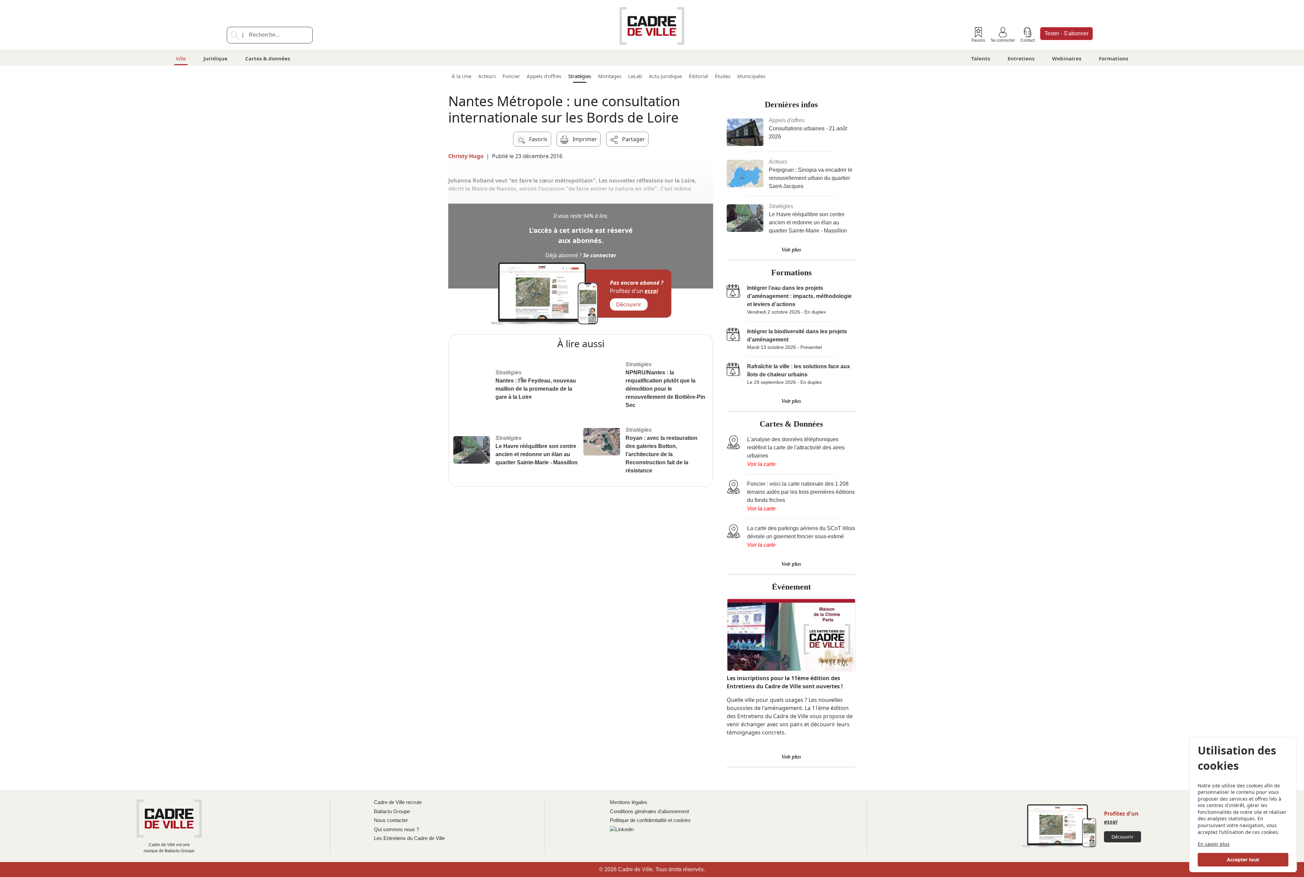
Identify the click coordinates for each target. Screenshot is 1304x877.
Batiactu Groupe (392, 811)
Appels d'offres (544, 76)
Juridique (215, 58)
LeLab (635, 76)
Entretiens (1021, 58)
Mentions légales (628, 802)
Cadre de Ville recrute (398, 802)
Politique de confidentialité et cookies (650, 820)
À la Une (461, 76)
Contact (1027, 40)
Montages (609, 76)
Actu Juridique (665, 76)
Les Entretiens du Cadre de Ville (409, 838)
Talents (980, 58)
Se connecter (1003, 40)
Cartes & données (267, 58)
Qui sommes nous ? (396, 829)
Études (722, 76)
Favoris (978, 40)
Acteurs (487, 76)
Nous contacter (391, 820)
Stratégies (579, 76)
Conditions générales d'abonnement (649, 811)
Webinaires (1066, 58)
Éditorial (698, 76)
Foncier (511, 76)
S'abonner (1066, 33)
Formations (1113, 58)
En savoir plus (1214, 844)
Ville (181, 58)
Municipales (751, 76)
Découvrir (628, 304)
